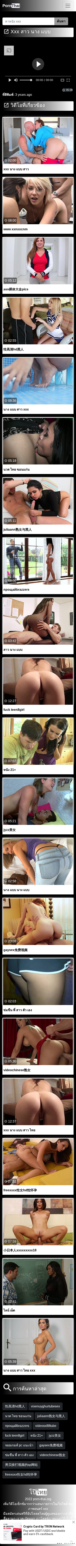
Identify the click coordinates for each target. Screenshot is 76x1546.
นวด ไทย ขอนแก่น (18, 1416)
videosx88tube (45, 1425)
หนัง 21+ (36, 1435)
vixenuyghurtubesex (45, 1406)
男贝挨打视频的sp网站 (21, 1464)
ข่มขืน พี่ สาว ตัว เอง (19, 1455)
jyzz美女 (55, 1435)
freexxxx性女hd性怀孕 (21, 1474)
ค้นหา (61, 21)
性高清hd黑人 (15, 1406)
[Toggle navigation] (68, 6)
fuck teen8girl (14, 1435)
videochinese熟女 (52, 1455)
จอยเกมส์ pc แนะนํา (19, 1445)
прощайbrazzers (17, 1425)
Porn (11, 5)
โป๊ (38, 1492)
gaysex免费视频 (51, 1445)
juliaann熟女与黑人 (51, 1416)
